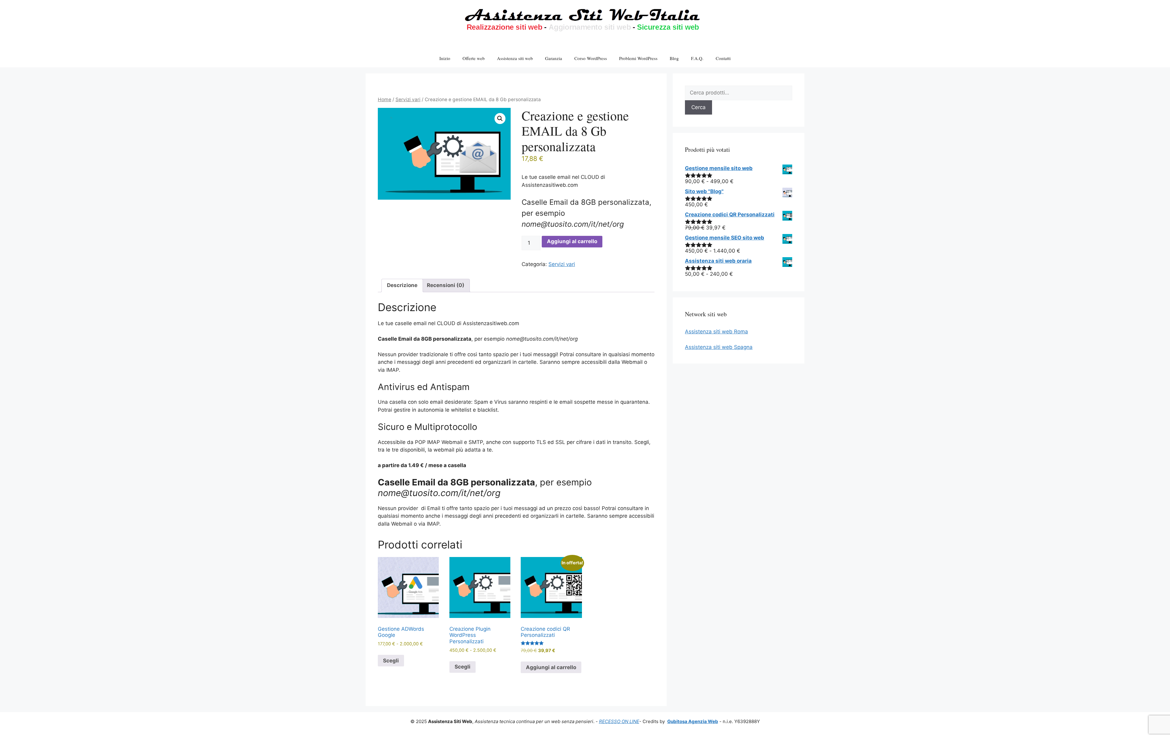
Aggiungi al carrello (572, 241)
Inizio (444, 58)
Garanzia (553, 58)
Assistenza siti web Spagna (719, 347)
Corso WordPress (590, 58)
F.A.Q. (697, 58)
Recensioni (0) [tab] (445, 285)
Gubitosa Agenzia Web (692, 721)
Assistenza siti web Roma (716, 331)
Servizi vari (407, 99)
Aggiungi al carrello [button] (551, 667)
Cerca (698, 107)
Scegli (391, 661)
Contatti (723, 58)
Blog (674, 58)
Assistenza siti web (515, 58)
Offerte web (474, 58)
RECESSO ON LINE (619, 721)
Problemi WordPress (638, 58)
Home (384, 99)
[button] (500, 118)
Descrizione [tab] (402, 285)
